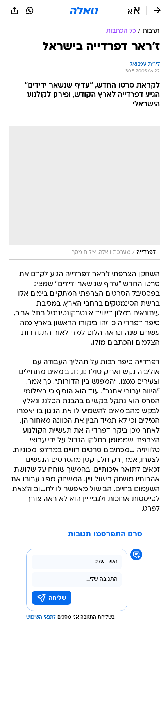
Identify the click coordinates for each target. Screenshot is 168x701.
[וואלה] (84, 10)
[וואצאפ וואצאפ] (30, 10)
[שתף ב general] (14, 10)
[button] (134, 10)
